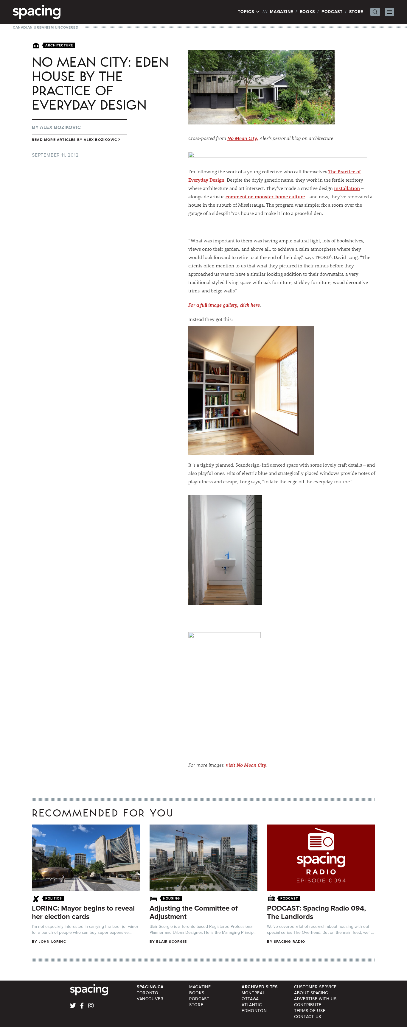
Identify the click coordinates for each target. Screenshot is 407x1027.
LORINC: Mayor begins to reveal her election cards (83, 912)
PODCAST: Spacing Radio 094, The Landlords (316, 912)
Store (356, 12)
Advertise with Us (315, 999)
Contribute (307, 1005)
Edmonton (254, 1011)
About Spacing (311, 993)
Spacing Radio (289, 941)
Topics (246, 12)
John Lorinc (52, 941)
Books (307, 12)
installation (347, 188)
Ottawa (250, 999)
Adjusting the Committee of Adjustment (194, 912)
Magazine (281, 12)
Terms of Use (309, 1011)
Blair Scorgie (171, 941)
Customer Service (315, 987)
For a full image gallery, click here (224, 305)
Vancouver (150, 999)
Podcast (332, 12)
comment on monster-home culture (265, 196)
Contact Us (307, 1017)
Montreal (253, 993)
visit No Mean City (246, 765)
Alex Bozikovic (60, 127)
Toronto (148, 993)
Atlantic (252, 1005)
